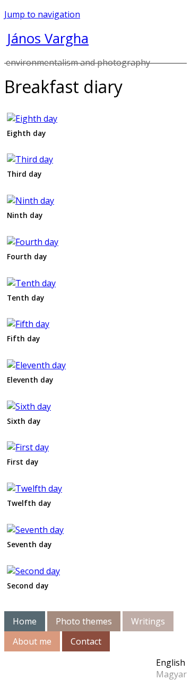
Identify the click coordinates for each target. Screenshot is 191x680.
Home (25, 621)
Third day (24, 174)
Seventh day (29, 544)
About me (32, 641)
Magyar (171, 674)
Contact (86, 641)
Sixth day (23, 421)
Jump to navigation (42, 14)
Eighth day (26, 133)
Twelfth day (29, 503)
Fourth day (27, 256)
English (170, 662)
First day (22, 462)
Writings (148, 621)
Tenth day (25, 298)
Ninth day (24, 215)
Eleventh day (30, 380)
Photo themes (84, 621)
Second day (27, 586)
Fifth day (23, 338)
